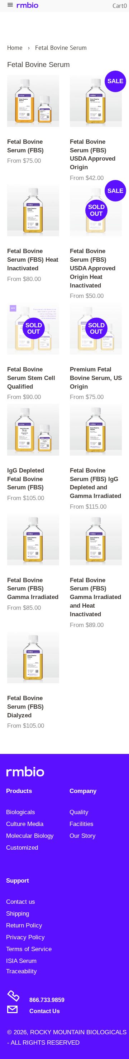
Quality (79, 812)
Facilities (82, 824)
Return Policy (24, 925)
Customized (22, 847)
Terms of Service (29, 949)
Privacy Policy (25, 937)
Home (15, 48)
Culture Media (24, 824)
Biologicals (20, 812)
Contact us (20, 901)
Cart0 (120, 6)
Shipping (17, 913)
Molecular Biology (30, 835)
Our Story (83, 835)
